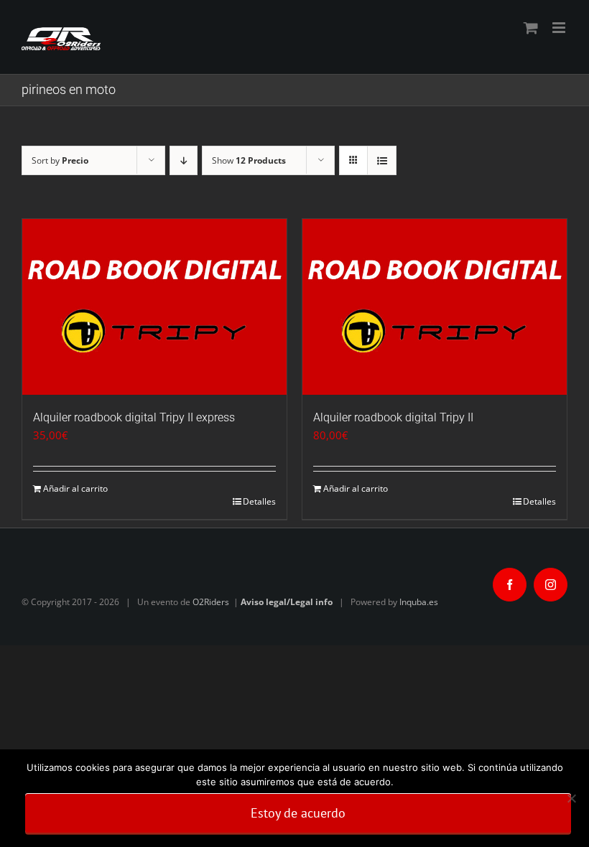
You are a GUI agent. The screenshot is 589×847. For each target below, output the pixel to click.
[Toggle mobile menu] (559, 27)
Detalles (259, 501)
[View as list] (382, 160)
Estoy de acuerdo (298, 813)
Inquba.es (418, 602)
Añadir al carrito (75, 488)
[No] (571, 798)
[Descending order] (184, 160)
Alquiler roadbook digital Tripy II (393, 417)
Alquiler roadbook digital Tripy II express (134, 417)
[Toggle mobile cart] (531, 27)
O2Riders (211, 602)
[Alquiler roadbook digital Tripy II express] (154, 307)
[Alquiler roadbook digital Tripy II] (434, 307)
